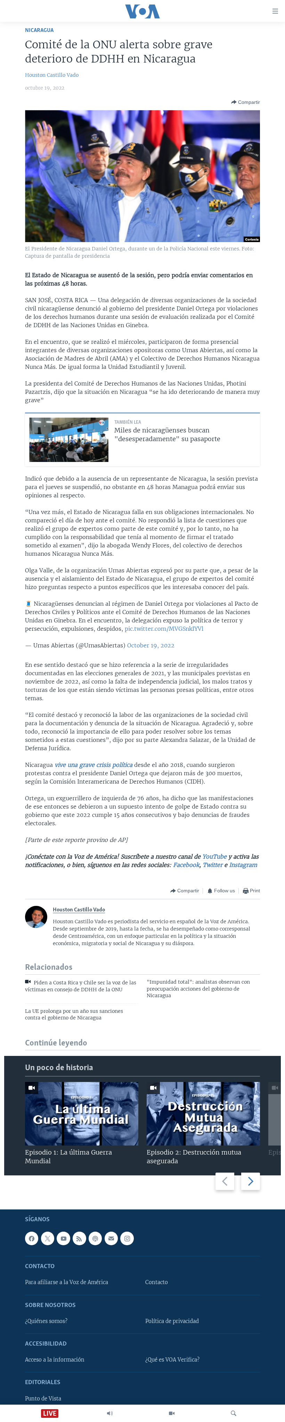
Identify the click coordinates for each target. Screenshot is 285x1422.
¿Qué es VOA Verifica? (172, 1360)
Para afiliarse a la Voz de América (66, 1283)
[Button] (245, 102)
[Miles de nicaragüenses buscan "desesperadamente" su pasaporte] (68, 439)
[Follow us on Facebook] (31, 1238)
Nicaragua (39, 30)
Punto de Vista (43, 1399)
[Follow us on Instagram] (126, 1238)
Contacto (156, 1283)
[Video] (171, 1413)
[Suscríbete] (111, 1238)
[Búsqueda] (233, 1413)
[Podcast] (95, 1238)
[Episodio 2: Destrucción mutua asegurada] (203, 1114)
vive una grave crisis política (93, 764)
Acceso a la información (54, 1360)
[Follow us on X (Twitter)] (47, 1238)
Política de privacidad (172, 1321)
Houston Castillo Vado (52, 75)
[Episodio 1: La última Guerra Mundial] (81, 1114)
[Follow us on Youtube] (63, 1238)
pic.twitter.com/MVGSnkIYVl (164, 628)
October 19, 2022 (150, 645)
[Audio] (109, 1413)
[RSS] (79, 1238)
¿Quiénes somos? (46, 1321)
